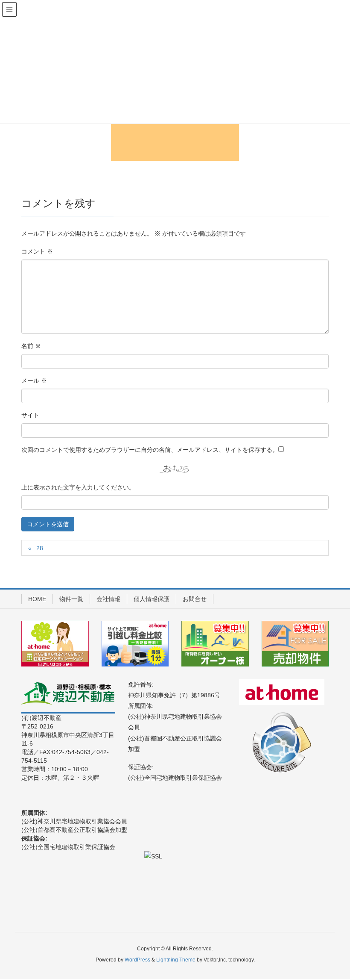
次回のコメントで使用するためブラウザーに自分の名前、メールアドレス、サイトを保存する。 (149, 449)
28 (39, 548)
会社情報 (108, 599)
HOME (37, 599)
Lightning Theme (175, 960)
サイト (30, 415)
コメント (37, 251)
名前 (31, 345)
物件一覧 (71, 599)
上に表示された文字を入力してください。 (78, 487)
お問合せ (195, 599)
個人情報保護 (151, 599)
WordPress (137, 960)
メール (34, 380)
